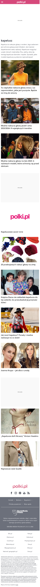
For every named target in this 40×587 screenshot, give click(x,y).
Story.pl (29, 551)
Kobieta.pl (30, 537)
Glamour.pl (10, 537)
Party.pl (30, 534)
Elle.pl (10, 534)
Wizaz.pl (29, 548)
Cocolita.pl (10, 541)
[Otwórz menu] (2, 2)
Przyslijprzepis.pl (30, 541)
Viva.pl (30, 544)
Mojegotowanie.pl (10, 548)
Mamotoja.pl (10, 544)
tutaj (17, 584)
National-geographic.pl (10, 551)
